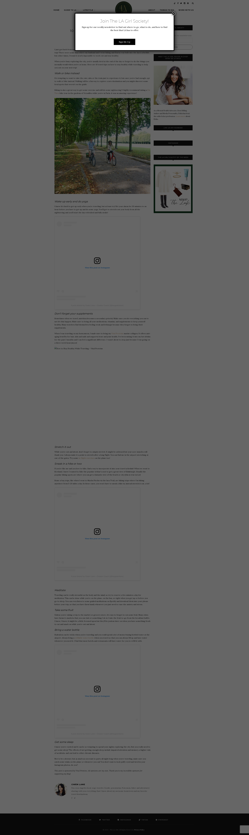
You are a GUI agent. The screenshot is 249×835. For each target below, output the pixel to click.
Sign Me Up (124, 42)
